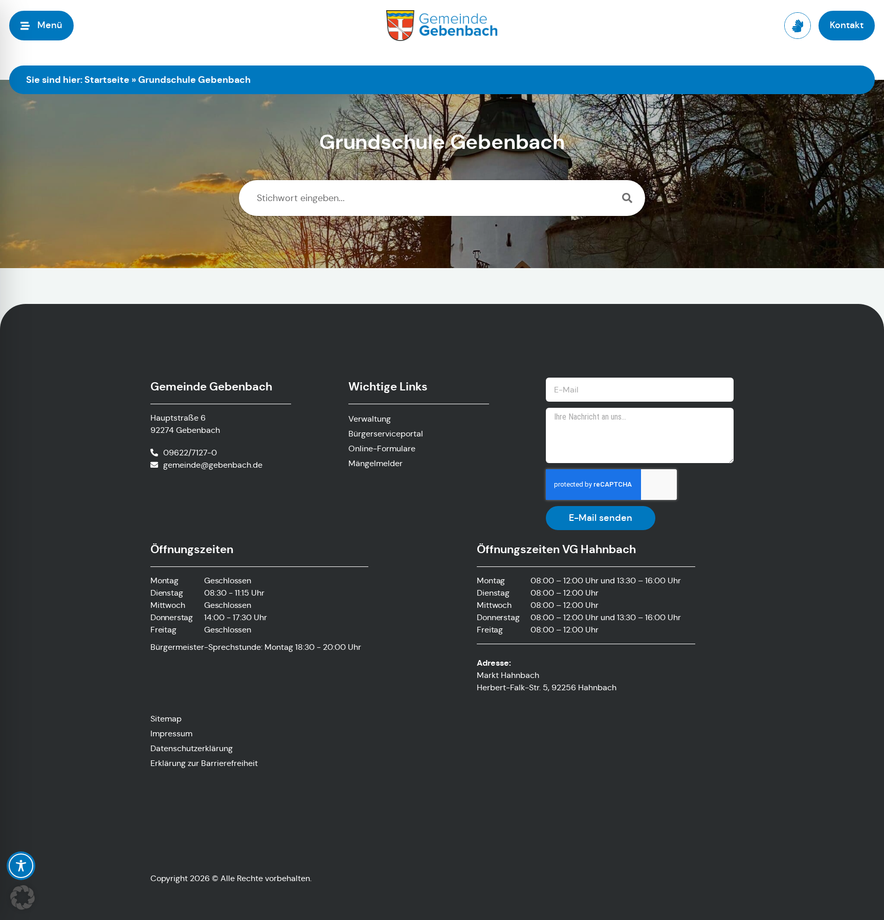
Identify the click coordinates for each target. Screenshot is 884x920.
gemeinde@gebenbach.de (212, 465)
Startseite (106, 79)
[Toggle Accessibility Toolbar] (21, 865)
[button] (22, 897)
